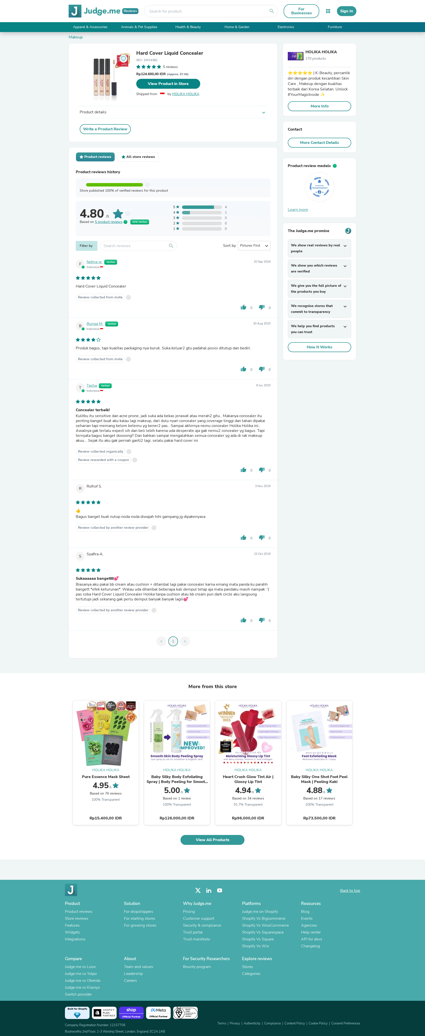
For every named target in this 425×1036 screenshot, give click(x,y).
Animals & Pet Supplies (139, 27)
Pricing (189, 911)
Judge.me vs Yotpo (81, 973)
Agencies (309, 925)
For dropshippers (138, 911)
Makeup (76, 37)
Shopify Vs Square (258, 939)
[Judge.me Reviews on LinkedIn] (209, 890)
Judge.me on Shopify (260, 911)
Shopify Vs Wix (255, 946)
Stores (247, 966)
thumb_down (262, 307)
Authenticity (252, 1023)
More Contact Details (319, 142)
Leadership (133, 973)
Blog (305, 911)
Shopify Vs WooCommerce (265, 925)
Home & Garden (237, 27)
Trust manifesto (196, 939)
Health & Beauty (188, 27)
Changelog (310, 946)
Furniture (335, 27)
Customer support (198, 918)
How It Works (319, 347)
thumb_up (243, 307)
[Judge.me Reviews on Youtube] (220, 890)
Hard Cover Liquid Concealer (169, 53)
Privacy (235, 1023)
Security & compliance (202, 925)
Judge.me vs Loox (80, 966)
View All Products (212, 840)
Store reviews (76, 918)
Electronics (286, 27)
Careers (130, 980)
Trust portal (193, 932)
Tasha (92, 385)
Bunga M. (95, 323)
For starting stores (139, 918)
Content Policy (295, 1023)
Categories (251, 973)
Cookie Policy (318, 1023)
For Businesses (301, 11)
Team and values (138, 966)
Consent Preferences (345, 1023)
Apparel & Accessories (90, 27)
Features (72, 925)
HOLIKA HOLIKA (185, 94)
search (272, 11)
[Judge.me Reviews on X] (198, 890)
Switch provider (78, 994)
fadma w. (94, 262)
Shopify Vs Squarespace (263, 932)
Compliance (272, 1023)
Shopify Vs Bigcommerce (263, 918)
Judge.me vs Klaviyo (82, 987)
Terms (221, 1023)
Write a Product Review (105, 129)
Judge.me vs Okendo (83, 980)
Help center (311, 932)
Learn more (298, 209)
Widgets (72, 932)
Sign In (346, 11)
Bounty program (197, 966)
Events (307, 918)
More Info (320, 106)
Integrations (75, 939)
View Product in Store (168, 83)
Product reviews (78, 911)
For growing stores (140, 925)
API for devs (311, 939)
